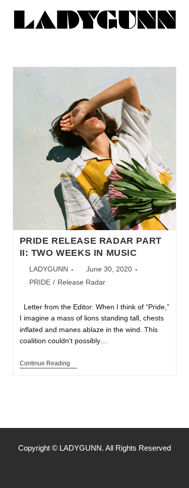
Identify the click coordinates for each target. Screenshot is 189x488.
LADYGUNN (48, 269)
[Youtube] (116, 468)
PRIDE (39, 282)
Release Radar (81, 282)
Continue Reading (48, 363)
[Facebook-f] (74, 468)
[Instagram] (95, 468)
